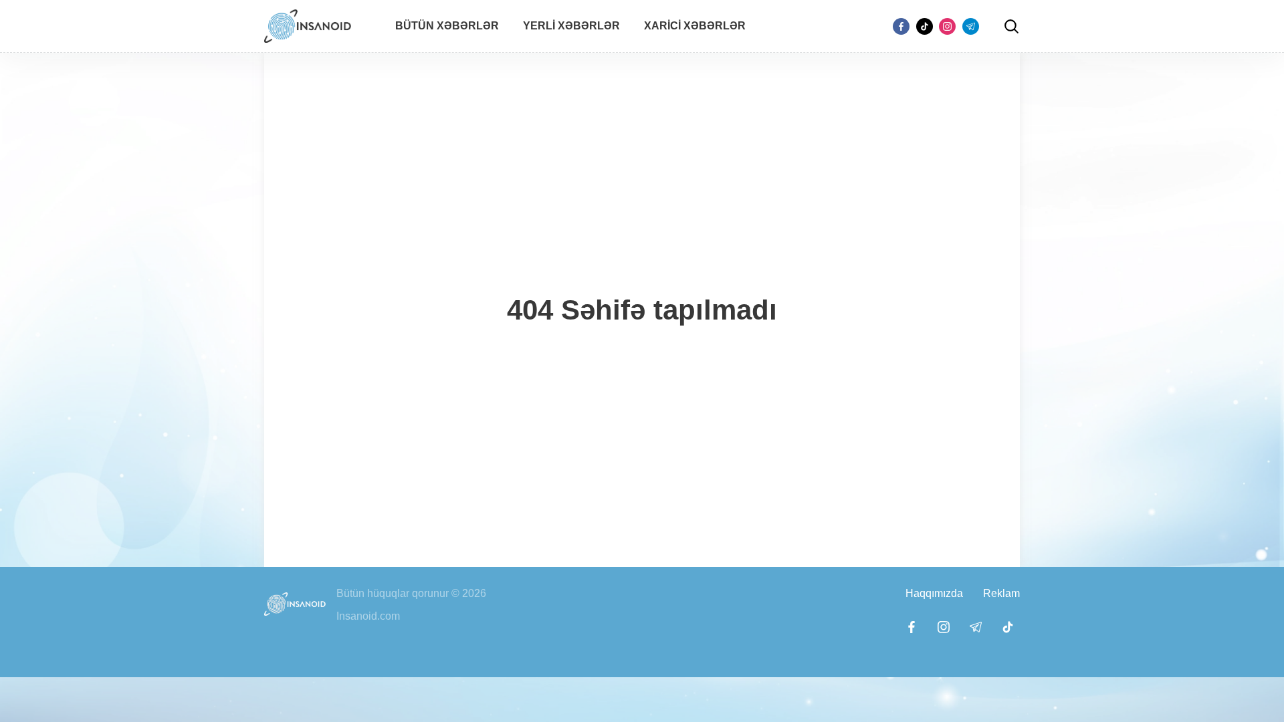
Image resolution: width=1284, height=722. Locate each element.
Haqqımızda (934, 593)
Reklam (1001, 593)
